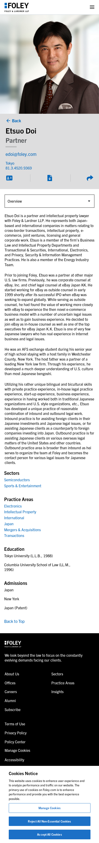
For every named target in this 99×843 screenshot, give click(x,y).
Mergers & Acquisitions (22, 529)
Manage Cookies (49, 808)
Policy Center (15, 741)
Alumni (10, 700)
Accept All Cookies (49, 834)
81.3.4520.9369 (19, 168)
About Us (12, 673)
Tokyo (10, 163)
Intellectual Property (20, 511)
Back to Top (14, 621)
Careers (11, 691)
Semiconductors (17, 479)
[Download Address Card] (9, 178)
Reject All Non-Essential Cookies (49, 821)
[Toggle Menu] (92, 7)
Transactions (14, 535)
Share (89, 178)
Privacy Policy (15, 732)
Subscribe (12, 709)
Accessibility (14, 759)
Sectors (57, 673)
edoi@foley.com (21, 154)
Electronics (13, 506)
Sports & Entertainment (22, 485)
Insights (57, 691)
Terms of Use (15, 723)
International (14, 517)
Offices (10, 682)
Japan (9, 523)
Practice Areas (62, 682)
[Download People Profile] (49, 178)
